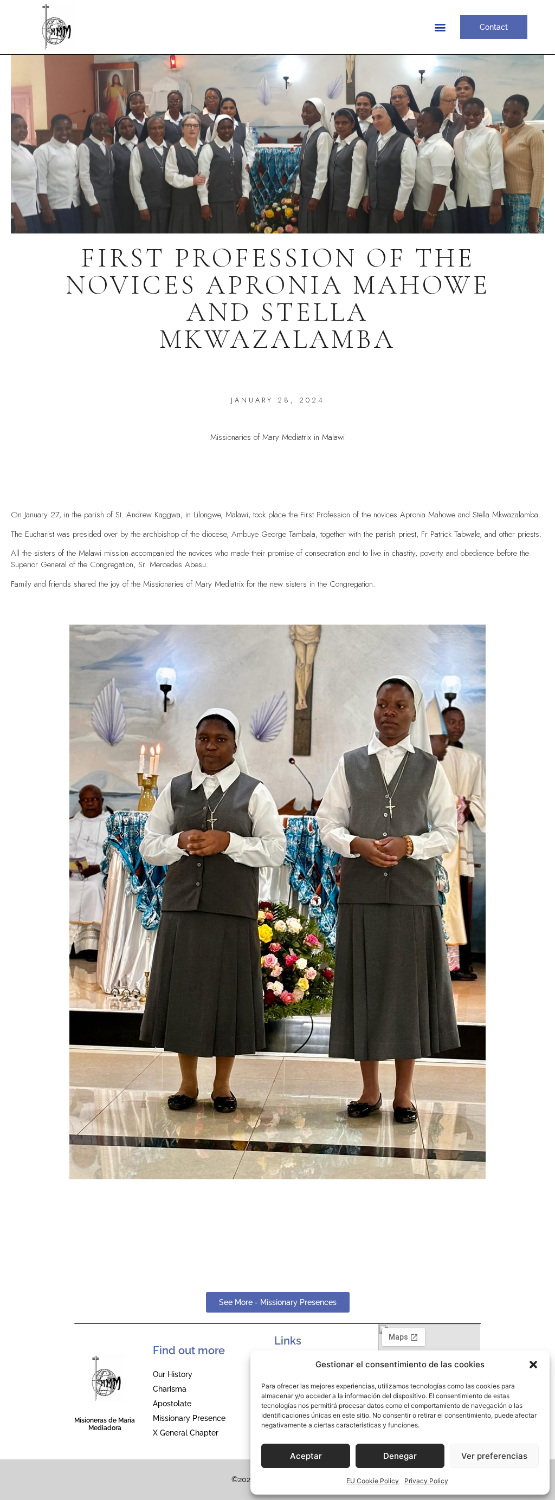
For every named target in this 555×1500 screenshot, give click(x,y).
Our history (172, 1374)
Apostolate (172, 1403)
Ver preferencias (494, 1456)
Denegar (400, 1456)
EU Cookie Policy (372, 1481)
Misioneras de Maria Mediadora (104, 1424)
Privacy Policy (426, 1481)
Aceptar (306, 1456)
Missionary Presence (189, 1418)
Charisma (169, 1389)
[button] (533, 1364)
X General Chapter (185, 1432)
